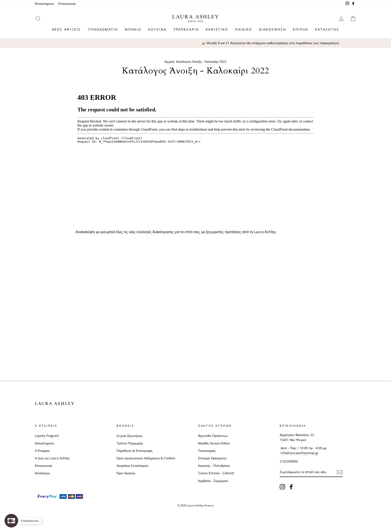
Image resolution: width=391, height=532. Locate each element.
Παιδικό (243, 29)
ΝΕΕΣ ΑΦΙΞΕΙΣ (66, 29)
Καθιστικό (217, 29)
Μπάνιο (133, 29)
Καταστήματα (44, 3)
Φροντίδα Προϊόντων (213, 436)
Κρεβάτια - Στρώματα (213, 481)
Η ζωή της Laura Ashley (52, 458)
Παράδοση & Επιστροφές (135, 450)
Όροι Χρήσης (126, 473)
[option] (195, 43)
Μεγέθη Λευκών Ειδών (214, 443)
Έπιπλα (300, 29)
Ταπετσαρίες (207, 450)
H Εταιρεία (42, 450)
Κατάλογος (327, 29)
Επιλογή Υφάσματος (212, 458)
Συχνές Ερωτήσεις (130, 436)
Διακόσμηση (272, 29)
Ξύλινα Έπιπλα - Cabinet (216, 473)
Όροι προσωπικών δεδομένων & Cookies (146, 458)
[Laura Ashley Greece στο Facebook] (291, 486)
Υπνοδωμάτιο (103, 29)
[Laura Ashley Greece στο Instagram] (282, 486)
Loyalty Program (47, 436)
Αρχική (169, 61)
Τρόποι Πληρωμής (130, 443)
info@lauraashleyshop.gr (300, 453)
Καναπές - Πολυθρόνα (214, 465)
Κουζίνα (157, 29)
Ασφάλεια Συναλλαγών (133, 465)
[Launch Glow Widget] (11, 520)
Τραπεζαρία (186, 29)
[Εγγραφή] (340, 472)
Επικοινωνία (67, 3)
